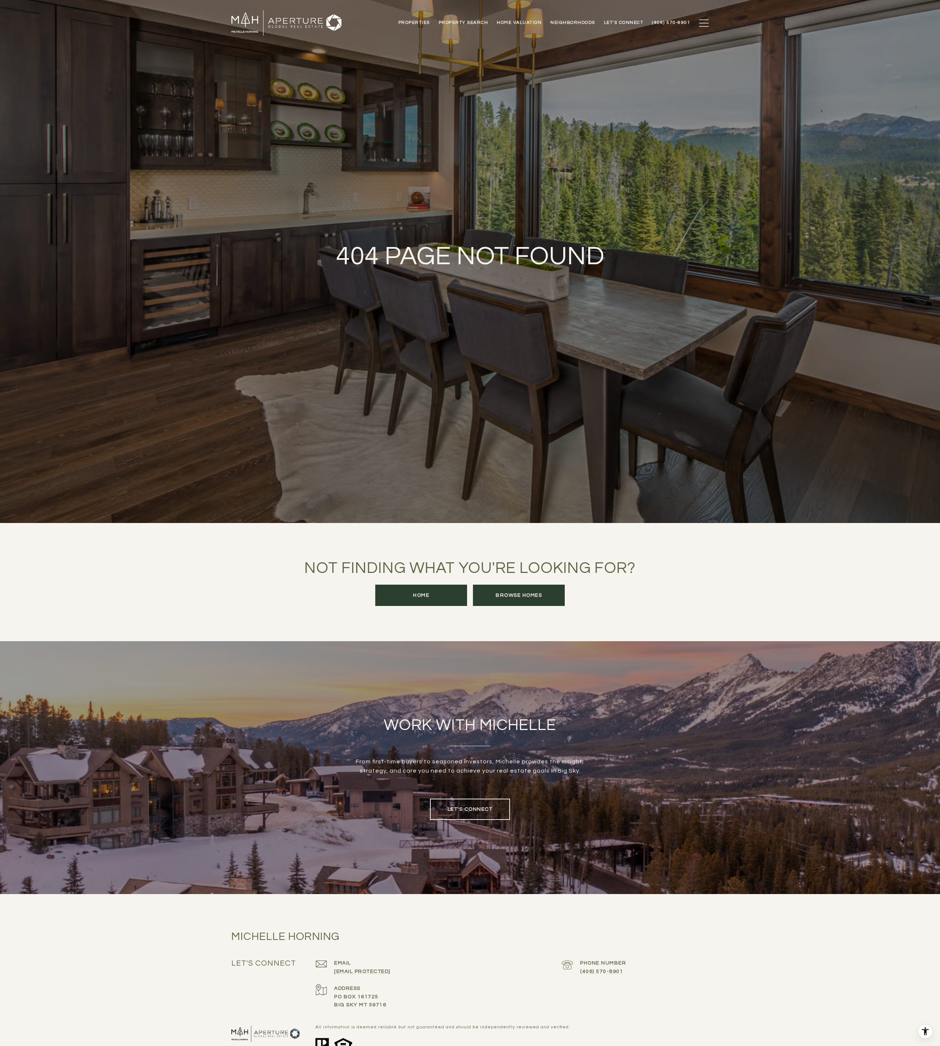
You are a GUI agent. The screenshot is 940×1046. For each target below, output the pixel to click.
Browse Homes (519, 595)
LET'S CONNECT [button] (470, 809)
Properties (414, 23)
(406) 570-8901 (601, 971)
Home (421, 595)
